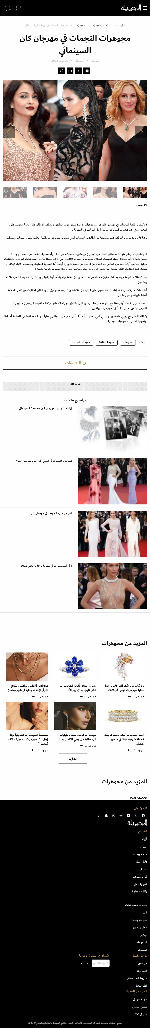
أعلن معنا (141, 985)
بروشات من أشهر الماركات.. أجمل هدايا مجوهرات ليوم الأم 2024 (124, 688)
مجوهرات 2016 (106, 342)
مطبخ (143, 869)
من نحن (142, 963)
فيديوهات (141, 942)
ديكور (144, 934)
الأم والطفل (140, 884)
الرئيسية (120, 25)
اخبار (144, 912)
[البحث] (18, 7)
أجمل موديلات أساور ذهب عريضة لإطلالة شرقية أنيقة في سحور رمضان (124, 739)
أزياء (144, 839)
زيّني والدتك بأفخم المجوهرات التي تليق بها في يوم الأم (78, 688)
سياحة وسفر (139, 919)
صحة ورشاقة (139, 854)
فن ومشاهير (140, 876)
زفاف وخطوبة (139, 891)
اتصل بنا (142, 970)
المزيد (73, 758)
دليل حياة (141, 861)
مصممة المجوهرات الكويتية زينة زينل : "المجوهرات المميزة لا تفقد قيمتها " (28, 739)
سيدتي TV (141, 1014)
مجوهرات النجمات (81, 342)
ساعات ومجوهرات (101, 25)
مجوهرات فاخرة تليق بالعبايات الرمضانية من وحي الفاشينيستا (77, 737)
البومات (142, 949)
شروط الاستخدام (137, 978)
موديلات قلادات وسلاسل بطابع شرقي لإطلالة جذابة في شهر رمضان (28, 688)
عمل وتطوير (140, 927)
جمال (143, 846)
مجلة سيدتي (140, 999)
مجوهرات (80, 25)
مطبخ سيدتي (139, 1006)
